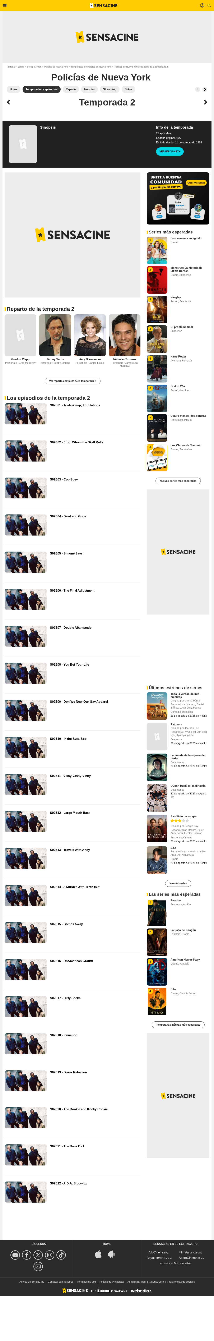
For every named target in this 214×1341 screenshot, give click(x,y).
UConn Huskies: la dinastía (188, 785)
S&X (173, 847)
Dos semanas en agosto (186, 238)
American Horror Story (185, 959)
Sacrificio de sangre (183, 816)
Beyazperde (155, 1257)
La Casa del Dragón (183, 930)
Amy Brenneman (90, 359)
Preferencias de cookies (181, 1281)
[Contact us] (38, 1266)
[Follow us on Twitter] (38, 1255)
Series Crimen (34, 66)
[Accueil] (103, 5)
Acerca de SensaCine (31, 1281)
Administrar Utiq (136, 1281)
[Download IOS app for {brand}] (100, 1254)
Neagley (176, 297)
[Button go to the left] (197, 89)
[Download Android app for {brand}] (113, 1254)
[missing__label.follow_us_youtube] (15, 1255)
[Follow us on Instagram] (50, 1255)
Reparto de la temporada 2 (40, 309)
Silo (173, 989)
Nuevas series (178, 883)
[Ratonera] (157, 736)
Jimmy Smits (55, 359)
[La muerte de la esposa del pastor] (157, 767)
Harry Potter (178, 356)
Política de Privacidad (111, 1281)
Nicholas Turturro (124, 359)
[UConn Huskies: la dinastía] (157, 798)
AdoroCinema (188, 1257)
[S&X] (157, 860)
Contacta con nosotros (60, 1281)
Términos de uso (86, 1281)
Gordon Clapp (20, 359)
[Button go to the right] (204, 89)
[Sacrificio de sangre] (157, 828)
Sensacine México (171, 1263)
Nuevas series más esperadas (178, 480)
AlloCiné (154, 1252)
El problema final (182, 327)
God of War (178, 386)
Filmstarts (185, 1252)
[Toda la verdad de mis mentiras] (157, 706)
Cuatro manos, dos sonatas (188, 415)
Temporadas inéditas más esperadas (178, 1024)
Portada (11, 66)
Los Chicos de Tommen (186, 445)
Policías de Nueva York (56, 66)
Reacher (176, 900)
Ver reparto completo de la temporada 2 (72, 381)
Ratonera (176, 724)
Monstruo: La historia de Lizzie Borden (186, 269)
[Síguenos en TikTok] (61, 1255)
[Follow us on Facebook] (27, 1255)
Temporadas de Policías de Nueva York (91, 66)
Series (21, 66)
